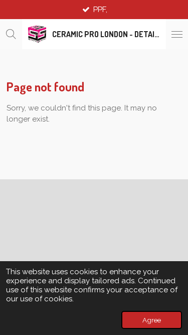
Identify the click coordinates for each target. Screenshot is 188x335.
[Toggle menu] (177, 34)
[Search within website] (11, 34)
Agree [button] (151, 320)
